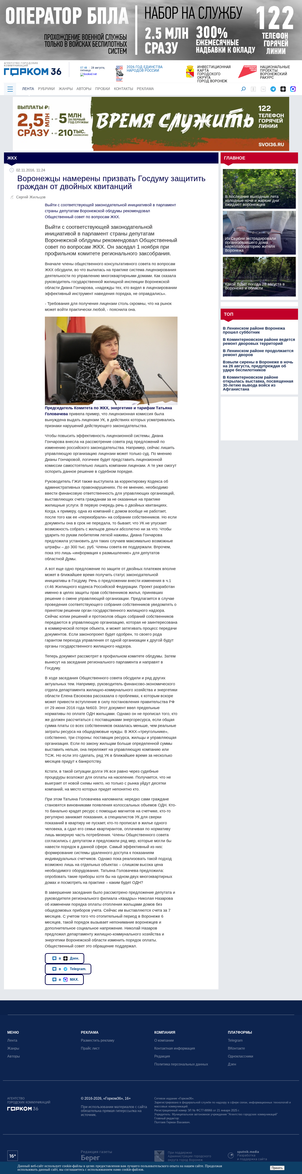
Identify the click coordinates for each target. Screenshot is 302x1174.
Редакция (162, 1056)
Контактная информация (174, 1048)
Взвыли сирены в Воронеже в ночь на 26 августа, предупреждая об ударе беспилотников (258, 366)
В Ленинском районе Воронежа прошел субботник (254, 330)
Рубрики (46, 89)
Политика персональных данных (181, 1064)
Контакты (123, 89)
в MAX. (69, 979)
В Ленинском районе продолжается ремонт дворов (258, 353)
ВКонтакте (236, 1048)
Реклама (145, 89)
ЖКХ (12, 158)
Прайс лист (90, 1048)
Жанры (66, 89)
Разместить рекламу (97, 1040)
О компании (164, 1040)
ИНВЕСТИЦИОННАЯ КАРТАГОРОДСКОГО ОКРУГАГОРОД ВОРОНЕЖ (214, 74)
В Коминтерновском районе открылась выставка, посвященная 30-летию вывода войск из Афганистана (258, 383)
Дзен (232, 1064)
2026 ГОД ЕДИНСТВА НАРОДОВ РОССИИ (144, 68)
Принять (277, 1168)
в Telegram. (72, 969)
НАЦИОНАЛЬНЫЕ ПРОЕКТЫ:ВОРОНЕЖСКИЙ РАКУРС (275, 72)
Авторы (83, 89)
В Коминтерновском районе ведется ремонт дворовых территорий (259, 342)
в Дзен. (69, 958)
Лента (28, 89)
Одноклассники (240, 1056)
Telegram (235, 1040)
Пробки (102, 89)
